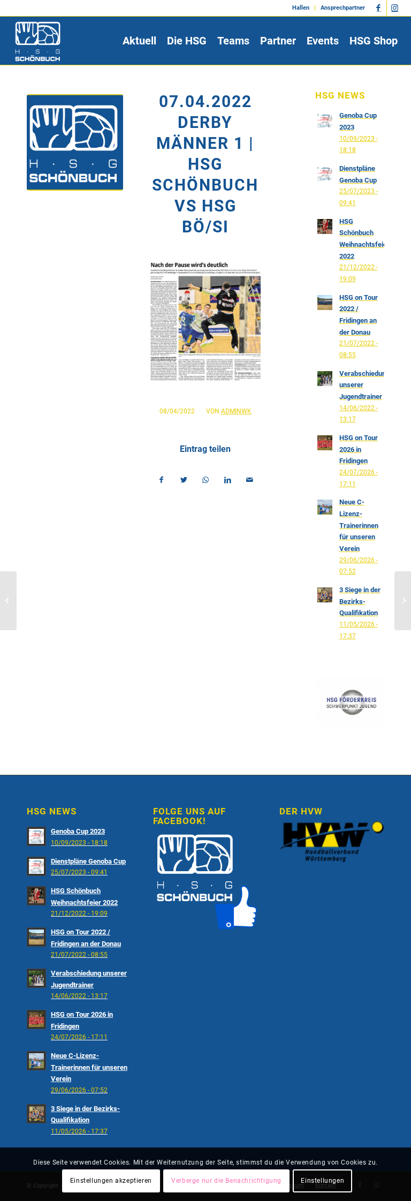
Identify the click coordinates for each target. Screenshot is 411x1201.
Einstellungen (322, 1180)
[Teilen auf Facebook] (161, 480)
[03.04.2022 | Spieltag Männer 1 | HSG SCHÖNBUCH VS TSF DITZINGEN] (8, 600)
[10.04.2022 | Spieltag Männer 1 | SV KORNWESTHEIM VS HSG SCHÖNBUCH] (402, 600)
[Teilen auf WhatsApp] (205, 480)
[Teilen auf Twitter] (183, 480)
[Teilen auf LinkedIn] (227, 480)
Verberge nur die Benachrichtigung (226, 1180)
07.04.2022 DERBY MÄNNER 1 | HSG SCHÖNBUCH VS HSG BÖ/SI (205, 164)
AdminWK (236, 411)
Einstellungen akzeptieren (111, 1180)
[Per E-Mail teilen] (250, 480)
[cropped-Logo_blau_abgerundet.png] (75, 142)
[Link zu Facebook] (378, 8)
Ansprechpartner (343, 7)
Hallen (300, 7)
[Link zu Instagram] (395, 8)
